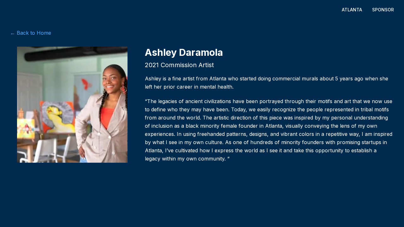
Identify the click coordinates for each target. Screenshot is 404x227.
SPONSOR (383, 9)
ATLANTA (352, 9)
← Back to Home (30, 33)
